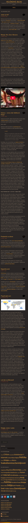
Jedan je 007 (5, 15)
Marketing (17, 477)
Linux (9, 457)
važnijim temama (4, 120)
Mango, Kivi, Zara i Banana (9, 35)
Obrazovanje (23, 479)
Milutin (13, 457)
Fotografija (11, 454)
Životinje (14, 490)
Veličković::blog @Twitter (6, 505)
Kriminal (9, 477)
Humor (22, 472)
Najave (17, 457)
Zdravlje (3, 491)
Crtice (6, 454)
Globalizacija (18, 454)
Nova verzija (17, 479)
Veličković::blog (14, 1)
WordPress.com (4, 520)
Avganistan (3, 470)
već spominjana (9, 253)
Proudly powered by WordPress (7, 519)
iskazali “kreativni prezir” (6, 246)
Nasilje (10, 479)
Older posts (4, 442)
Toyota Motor (4, 286)
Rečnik (10, 460)
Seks (5, 485)
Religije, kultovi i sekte (7, 428)
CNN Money (3, 273)
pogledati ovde (21, 356)
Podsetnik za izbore (7, 236)
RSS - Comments (5, 516)
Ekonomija (17, 470)
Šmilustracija (9, 491)
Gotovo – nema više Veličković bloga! (10, 114)
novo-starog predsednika (17, 240)
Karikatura (22, 475)
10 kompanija (12, 281)
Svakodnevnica (7, 463)
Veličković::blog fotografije (6, 507)
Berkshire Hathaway (11, 289)
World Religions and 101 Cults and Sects (9, 432)
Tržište (7, 488)
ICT (23, 454)
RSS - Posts (4, 514)
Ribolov (14, 460)
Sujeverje (22, 485)
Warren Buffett (4, 290)
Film (25, 470)
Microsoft (10, 279)
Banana (10, 40)
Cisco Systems (18, 279)
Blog (7, 470)
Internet (4, 457)
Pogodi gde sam (6, 296)
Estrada (22, 470)
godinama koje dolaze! (10, 263)
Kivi (5, 40)
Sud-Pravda (16, 485)
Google (4, 279)
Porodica (14, 482)
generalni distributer (10, 41)
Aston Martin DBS (21, 20)
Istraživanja (14, 475)
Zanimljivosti (20, 463)
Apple (2, 277)
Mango (2, 40)
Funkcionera (10, 47)
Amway (2, 454)
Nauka (13, 479)
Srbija (9, 485)
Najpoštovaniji (5, 269)
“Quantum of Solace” (14, 23)
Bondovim (8, 20)
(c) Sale (6, 131)
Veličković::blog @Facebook (6, 502)
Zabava (11, 488)
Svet (2, 488)
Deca (11, 470)
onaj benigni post (16, 126)
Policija (2, 482)
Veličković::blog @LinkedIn (6, 504)
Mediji (22, 477)
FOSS (2, 472)
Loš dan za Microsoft (7, 380)
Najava (6, 479)
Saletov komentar (19, 142)
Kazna (26, 475)
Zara (7, 40)
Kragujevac (4, 477)
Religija (6, 460)
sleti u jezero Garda (6, 21)
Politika (22, 457)
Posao (2, 460)
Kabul (19, 475)
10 (23, 236)
